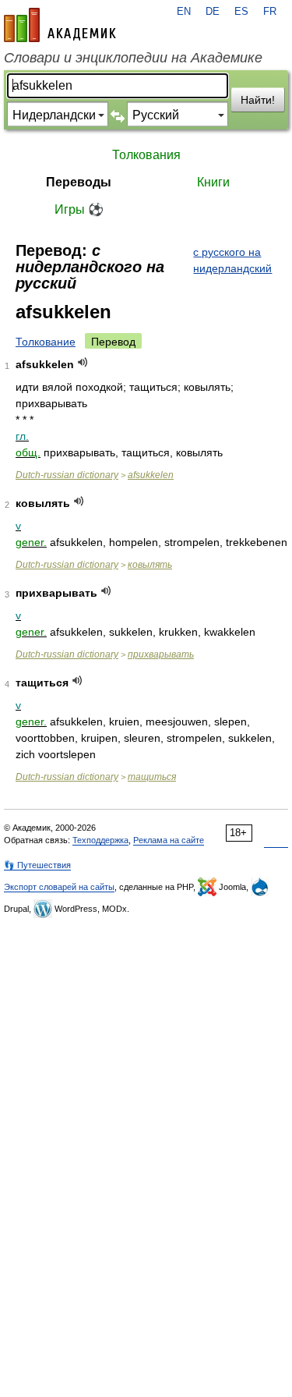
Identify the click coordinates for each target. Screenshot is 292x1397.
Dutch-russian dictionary (67, 475)
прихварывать (161, 654)
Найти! (258, 100)
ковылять (150, 564)
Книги (213, 182)
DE (213, 11)
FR (269, 11)
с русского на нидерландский (232, 260)
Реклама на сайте (168, 840)
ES (241, 11)
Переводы (78, 182)
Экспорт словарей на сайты (59, 887)
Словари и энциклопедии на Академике (133, 58)
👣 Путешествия (37, 865)
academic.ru (60, 25)
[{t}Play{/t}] (83, 362)
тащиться (152, 776)
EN (184, 11)
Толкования (146, 154)
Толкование (46, 341)
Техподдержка (100, 840)
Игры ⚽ (79, 209)
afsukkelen (151, 475)
